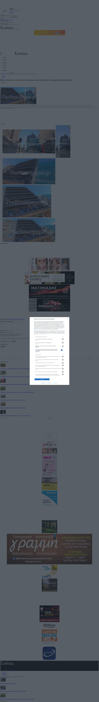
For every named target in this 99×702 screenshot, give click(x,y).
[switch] (62, 339)
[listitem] (49, 336)
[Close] (67, 319)
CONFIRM (42, 379)
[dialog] (49, 351)
